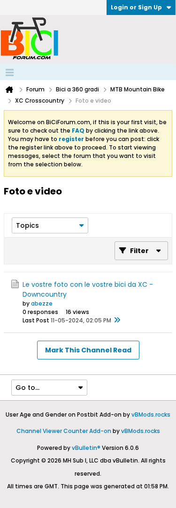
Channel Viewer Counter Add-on (63, 431)
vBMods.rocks (150, 414)
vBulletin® (86, 448)
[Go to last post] (117, 320)
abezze (42, 303)
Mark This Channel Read (88, 350)
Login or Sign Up (136, 7)
